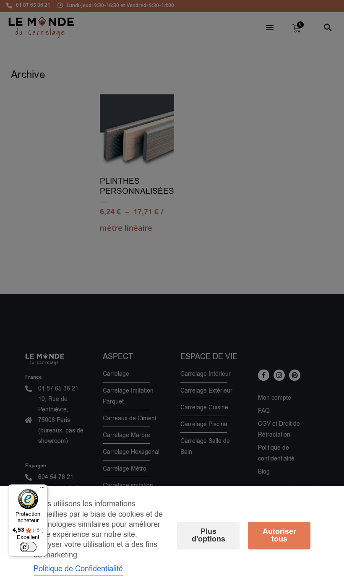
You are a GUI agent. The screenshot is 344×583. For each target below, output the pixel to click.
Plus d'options (208, 535)
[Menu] (42, 489)
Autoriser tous (279, 535)
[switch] (28, 547)
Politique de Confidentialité (78, 569)
